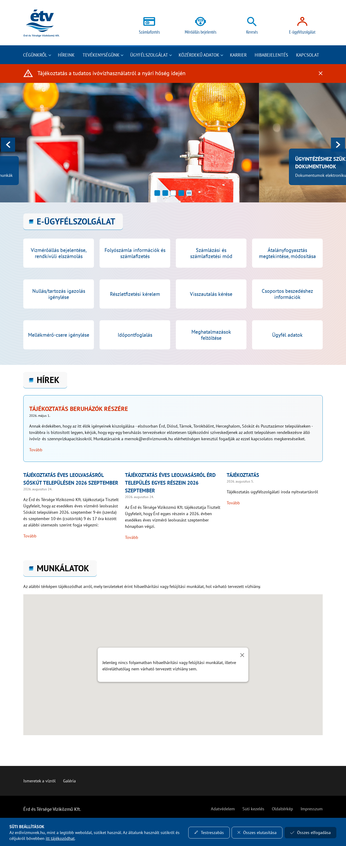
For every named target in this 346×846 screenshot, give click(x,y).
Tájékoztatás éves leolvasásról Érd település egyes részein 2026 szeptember (170, 483)
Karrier (238, 55)
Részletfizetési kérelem (135, 294)
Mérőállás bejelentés (200, 32)
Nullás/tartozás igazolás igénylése (58, 294)
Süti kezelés (253, 808)
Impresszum (312, 808)
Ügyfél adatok (287, 335)
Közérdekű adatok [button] (199, 55)
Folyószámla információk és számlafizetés (135, 253)
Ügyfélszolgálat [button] (149, 55)
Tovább (35, 449)
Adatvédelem (223, 808)
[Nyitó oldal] (41, 23)
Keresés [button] (252, 32)
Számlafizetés (149, 32)
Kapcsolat (307, 55)
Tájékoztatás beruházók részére (78, 409)
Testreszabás (212, 832)
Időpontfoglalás (135, 335)
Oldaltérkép (282, 808)
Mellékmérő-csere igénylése (58, 335)
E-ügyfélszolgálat (302, 32)
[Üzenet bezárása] (242, 655)
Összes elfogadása (314, 832)
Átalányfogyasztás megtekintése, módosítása (287, 253)
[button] (157, 193)
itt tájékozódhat (60, 838)
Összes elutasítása (260, 832)
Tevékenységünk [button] (101, 55)
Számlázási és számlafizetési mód (211, 253)
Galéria (69, 781)
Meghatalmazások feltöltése (211, 334)
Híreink (66, 55)
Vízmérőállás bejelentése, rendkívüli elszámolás (59, 253)
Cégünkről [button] (35, 55)
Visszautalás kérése (211, 294)
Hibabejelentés (271, 55)
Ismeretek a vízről (39, 781)
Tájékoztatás (243, 475)
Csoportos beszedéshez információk (287, 294)
